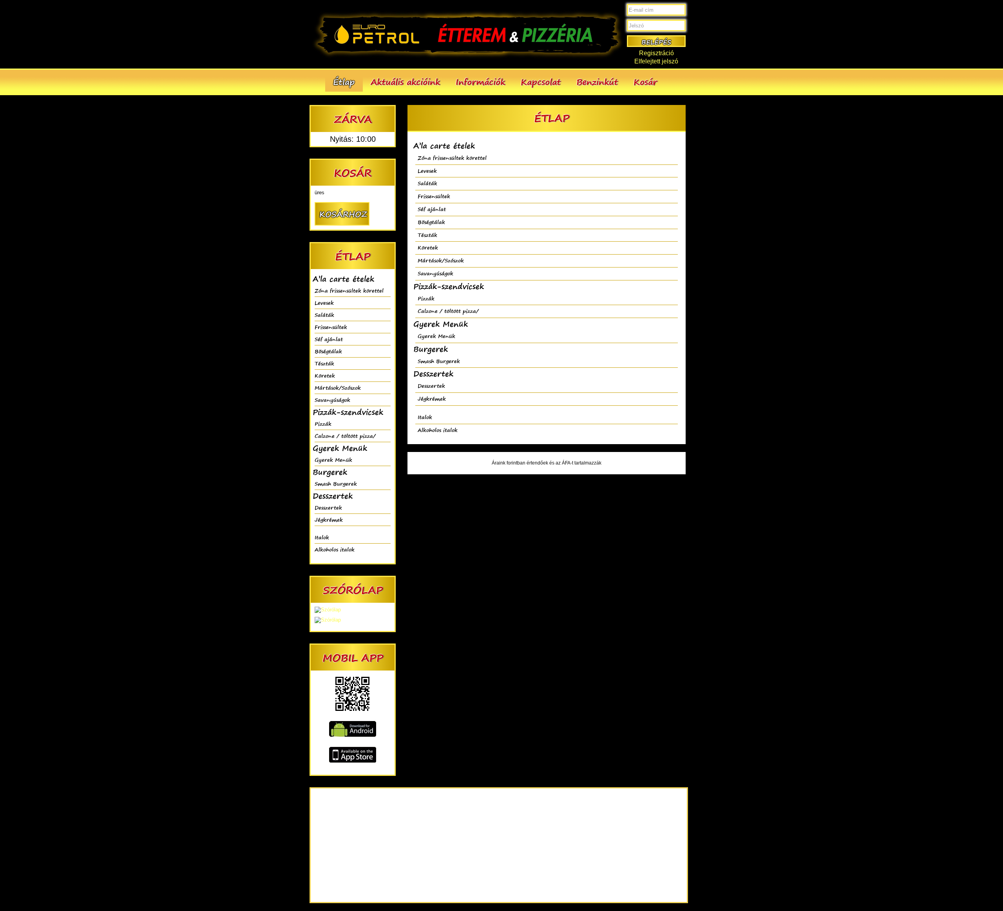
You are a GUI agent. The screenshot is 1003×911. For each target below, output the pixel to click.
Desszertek (328, 507)
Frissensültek (331, 326)
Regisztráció (656, 53)
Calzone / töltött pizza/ (345, 435)
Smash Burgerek (336, 483)
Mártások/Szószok (338, 387)
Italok (322, 537)
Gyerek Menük (333, 459)
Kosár (645, 81)
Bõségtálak (328, 351)
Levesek (324, 302)
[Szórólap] (328, 610)
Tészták (324, 363)
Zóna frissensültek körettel (349, 290)
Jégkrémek (329, 519)
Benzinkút (597, 81)
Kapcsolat (541, 81)
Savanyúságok (332, 399)
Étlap (344, 81)
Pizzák (323, 423)
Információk (480, 81)
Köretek (325, 375)
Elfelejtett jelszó (656, 61)
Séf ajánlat (329, 338)
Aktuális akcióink (405, 81)
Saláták (324, 314)
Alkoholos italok (335, 549)
